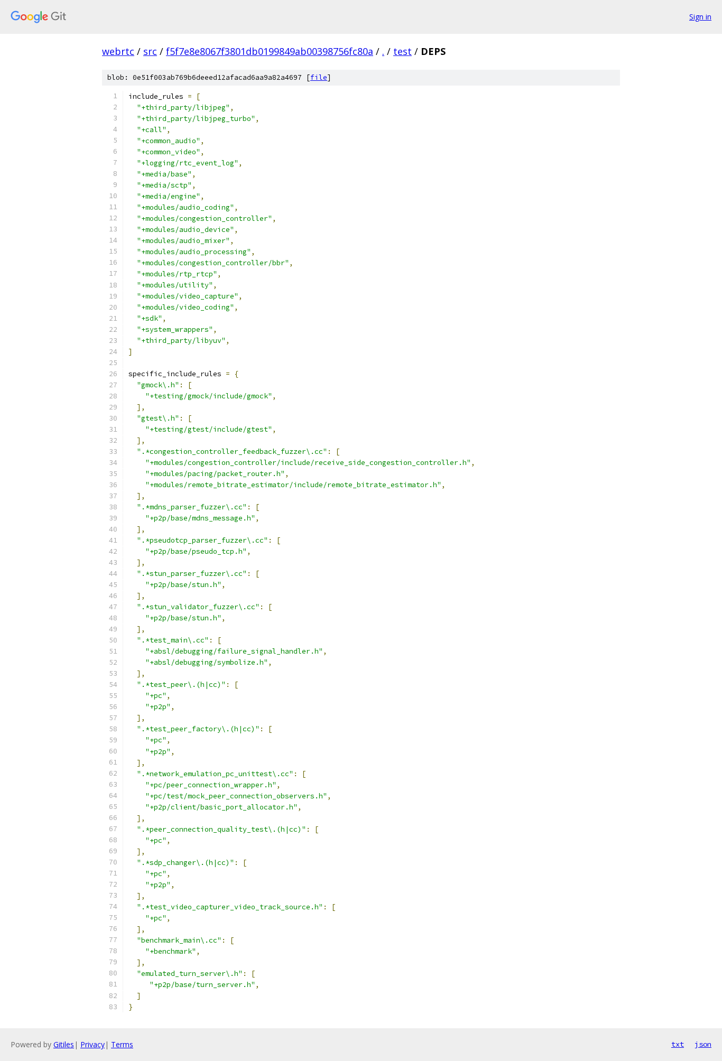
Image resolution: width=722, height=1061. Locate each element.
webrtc (118, 51)
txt (677, 1044)
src (150, 51)
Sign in (700, 17)
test (402, 51)
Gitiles (63, 1044)
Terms (122, 1044)
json (703, 1044)
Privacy (92, 1044)
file (318, 77)
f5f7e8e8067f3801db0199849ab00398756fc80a (269, 51)
